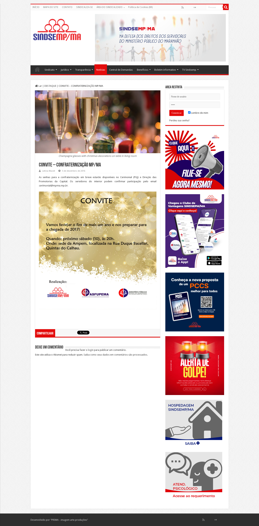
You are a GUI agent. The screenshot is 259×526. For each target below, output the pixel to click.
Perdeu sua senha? (179, 120)
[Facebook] (186, 7)
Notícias (100, 69)
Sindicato (50, 69)
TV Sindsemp (189, 69)
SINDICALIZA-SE (84, 7)
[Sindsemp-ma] (57, 30)
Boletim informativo (165, 69)
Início (37, 69)
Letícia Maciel (48, 171)
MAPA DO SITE (50, 7)
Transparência (83, 69)
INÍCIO (35, 7)
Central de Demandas (121, 69)
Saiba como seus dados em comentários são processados (115, 354)
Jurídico (65, 69)
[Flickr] (194, 7)
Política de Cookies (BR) (140, 7)
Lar (40, 85)
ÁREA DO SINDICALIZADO (109, 7)
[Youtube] (198, 7)
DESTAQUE (50, 85)
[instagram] (203, 7)
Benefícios (142, 69)
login (90, 350)
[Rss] (182, 7)
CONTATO (67, 7)
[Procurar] (226, 7)
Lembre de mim (199, 112)
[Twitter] (190, 7)
